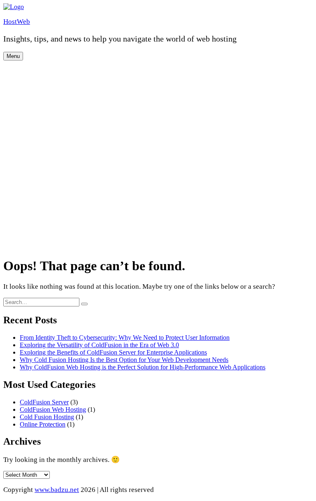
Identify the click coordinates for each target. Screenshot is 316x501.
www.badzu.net (57, 490)
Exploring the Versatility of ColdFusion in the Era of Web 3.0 (99, 344)
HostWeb (16, 22)
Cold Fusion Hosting (47, 416)
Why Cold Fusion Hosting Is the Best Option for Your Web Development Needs (124, 359)
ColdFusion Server (44, 402)
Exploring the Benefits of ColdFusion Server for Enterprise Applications (113, 352)
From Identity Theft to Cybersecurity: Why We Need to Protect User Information (125, 337)
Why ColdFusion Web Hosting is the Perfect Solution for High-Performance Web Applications (142, 367)
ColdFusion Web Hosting (53, 409)
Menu (13, 56)
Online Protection (42, 424)
